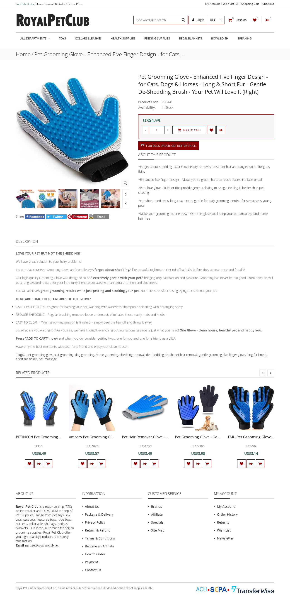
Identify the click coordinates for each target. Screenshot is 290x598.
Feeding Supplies (157, 38)
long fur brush (256, 355)
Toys (62, 38)
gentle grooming (210, 355)
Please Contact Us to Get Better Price (59, 4)
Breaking (244, 38)
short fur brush (26, 359)
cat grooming (64, 355)
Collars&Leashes (88, 38)
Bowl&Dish (219, 38)
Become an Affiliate (99, 546)
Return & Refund (98, 530)
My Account (212, 3)
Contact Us (93, 570)
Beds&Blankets (190, 38)
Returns (223, 522)
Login (200, 20)
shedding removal (132, 355)
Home (23, 54)
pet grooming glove (40, 355)
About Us (92, 506)
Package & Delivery (99, 514)
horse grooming (107, 355)
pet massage (48, 359)
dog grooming (84, 355)
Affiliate (157, 514)
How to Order (95, 554)
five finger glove (234, 355)
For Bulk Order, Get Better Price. (170, 146)
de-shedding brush (159, 355)
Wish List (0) (230, 3)
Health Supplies (123, 38)
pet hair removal (185, 355)
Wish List (224, 530)
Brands (156, 506)
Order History (227, 514)
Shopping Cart (250, 3)
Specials (157, 522)
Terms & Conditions (100, 538)
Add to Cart (191, 130)
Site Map (157, 530)
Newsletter (225, 538)
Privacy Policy (95, 522)
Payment (91, 562)
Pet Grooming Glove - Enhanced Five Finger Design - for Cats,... (109, 54)
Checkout (268, 3)
